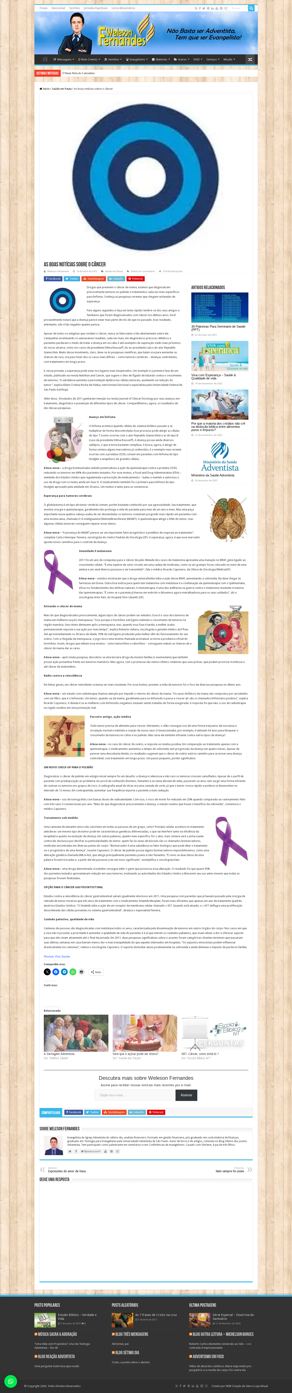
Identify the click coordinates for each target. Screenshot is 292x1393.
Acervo (182, 59)
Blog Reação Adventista (56, 1356)
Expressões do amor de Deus (67, 1170)
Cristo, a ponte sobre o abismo (131, 1362)
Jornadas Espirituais (96, 8)
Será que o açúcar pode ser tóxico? (135, 1054)
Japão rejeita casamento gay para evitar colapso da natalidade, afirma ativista (106, 73)
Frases (43, 8)
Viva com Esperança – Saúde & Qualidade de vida (213, 376)
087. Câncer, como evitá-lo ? (200, 1054)
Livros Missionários (123, 8)
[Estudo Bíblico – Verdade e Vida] (45, 1320)
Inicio (46, 88)
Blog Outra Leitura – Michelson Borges (223, 1334)
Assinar (186, 1095)
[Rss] (196, 8)
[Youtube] (216, 8)
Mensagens (64, 59)
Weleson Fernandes (58, 271)
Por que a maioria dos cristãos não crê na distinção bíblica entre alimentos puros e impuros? (218, 427)
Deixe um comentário (143, 271)
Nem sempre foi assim (230, 1170)
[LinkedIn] (212, 8)
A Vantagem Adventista (59, 1054)
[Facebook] (200, 8)
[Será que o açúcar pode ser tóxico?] (145, 1033)
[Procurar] (251, 8)
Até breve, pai (120, 1343)
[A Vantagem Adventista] (76, 1033)
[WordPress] (221, 8)
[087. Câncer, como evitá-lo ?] (213, 1033)
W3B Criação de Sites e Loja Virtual (247, 1386)
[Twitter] (204, 8)
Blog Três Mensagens (131, 1334)
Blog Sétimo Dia (127, 1353)
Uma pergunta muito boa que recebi (56, 1366)
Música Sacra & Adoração (57, 1334)
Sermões (74, 8)
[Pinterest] (208, 8)
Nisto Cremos (89, 59)
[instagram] (225, 8)
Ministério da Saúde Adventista (212, 475)
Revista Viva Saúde (57, 956)
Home (45, 58)
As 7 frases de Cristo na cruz (156, 1315)
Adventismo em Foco (208, 1356)
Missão (228, 59)
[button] (10, 1381)
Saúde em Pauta (62, 88)
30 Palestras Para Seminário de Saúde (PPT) (218, 328)
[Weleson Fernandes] (146, 33)
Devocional (58, 8)
